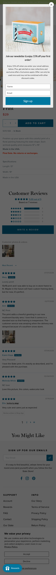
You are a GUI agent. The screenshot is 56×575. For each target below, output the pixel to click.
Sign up (27, 101)
